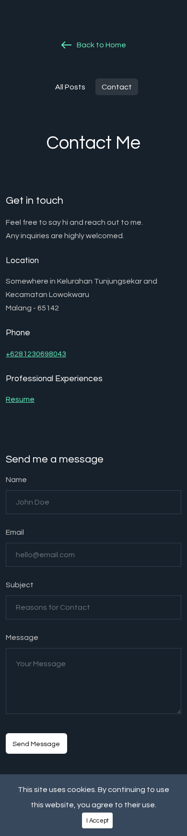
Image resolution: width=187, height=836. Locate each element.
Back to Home (100, 45)
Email (15, 532)
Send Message (36, 744)
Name (16, 480)
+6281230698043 (36, 354)
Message (22, 637)
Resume (20, 399)
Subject (20, 585)
